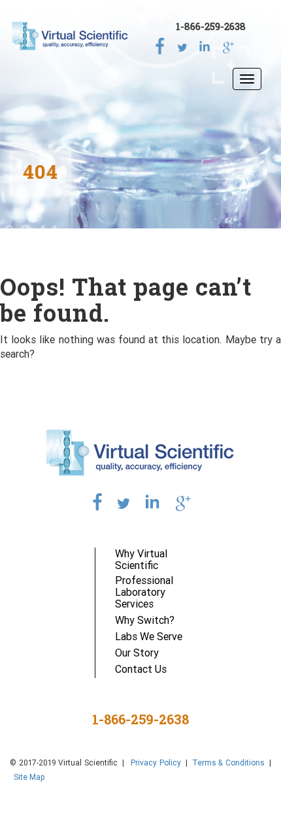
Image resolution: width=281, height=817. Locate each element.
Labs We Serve (148, 636)
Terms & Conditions (228, 762)
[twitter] (182, 44)
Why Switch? (144, 619)
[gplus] (227, 44)
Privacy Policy (155, 762)
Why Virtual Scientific (141, 559)
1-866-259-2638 (211, 26)
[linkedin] (204, 44)
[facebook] (160, 44)
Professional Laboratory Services (144, 592)
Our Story (137, 652)
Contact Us (141, 668)
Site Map (29, 777)
